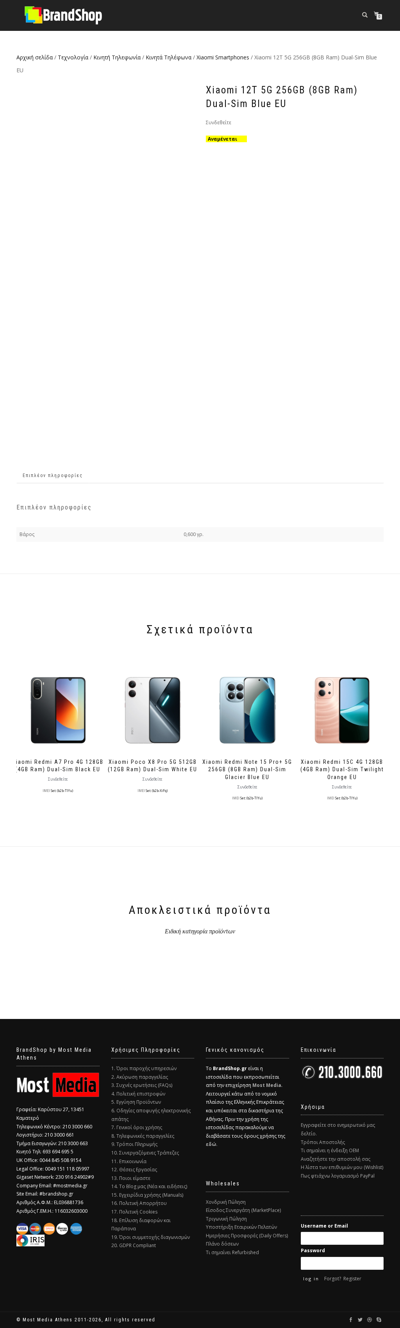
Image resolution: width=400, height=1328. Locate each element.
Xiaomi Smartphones (222, 57)
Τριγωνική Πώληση (226, 1218)
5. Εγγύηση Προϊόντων (136, 1102)
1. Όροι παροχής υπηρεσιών (144, 1068)
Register (352, 1278)
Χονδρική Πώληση (226, 1202)
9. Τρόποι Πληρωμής (134, 1144)
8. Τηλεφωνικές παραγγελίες (142, 1136)
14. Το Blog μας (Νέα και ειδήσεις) (149, 1186)
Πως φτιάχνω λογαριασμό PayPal (338, 1176)
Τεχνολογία (73, 57)
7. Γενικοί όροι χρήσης (136, 1127)
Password (313, 1250)
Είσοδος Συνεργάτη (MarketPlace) (243, 1210)
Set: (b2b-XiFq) (157, 790)
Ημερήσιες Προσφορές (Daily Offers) (247, 1235)
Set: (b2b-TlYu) (62, 790)
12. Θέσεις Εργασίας (134, 1169)
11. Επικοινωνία (128, 1161)
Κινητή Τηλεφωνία (117, 57)
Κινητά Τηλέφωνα (168, 57)
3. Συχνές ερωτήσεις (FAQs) (141, 1085)
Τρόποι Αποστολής (323, 1142)
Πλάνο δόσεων (222, 1243)
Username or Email (324, 1226)
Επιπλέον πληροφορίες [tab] (53, 475)
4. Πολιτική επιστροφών (138, 1093)
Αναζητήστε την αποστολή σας (335, 1159)
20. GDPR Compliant (133, 1245)
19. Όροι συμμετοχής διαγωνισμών (150, 1237)
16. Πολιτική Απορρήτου (139, 1203)
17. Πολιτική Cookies (134, 1211)
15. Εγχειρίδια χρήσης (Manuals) (147, 1195)
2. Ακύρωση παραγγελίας (139, 1077)
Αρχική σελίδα (34, 57)
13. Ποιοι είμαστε (130, 1178)
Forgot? (332, 1278)
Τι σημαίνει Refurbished (232, 1252)
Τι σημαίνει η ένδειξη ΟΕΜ (330, 1150)
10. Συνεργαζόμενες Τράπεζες (145, 1152)
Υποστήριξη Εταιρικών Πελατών (241, 1227)
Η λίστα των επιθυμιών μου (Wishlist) (342, 1167)
